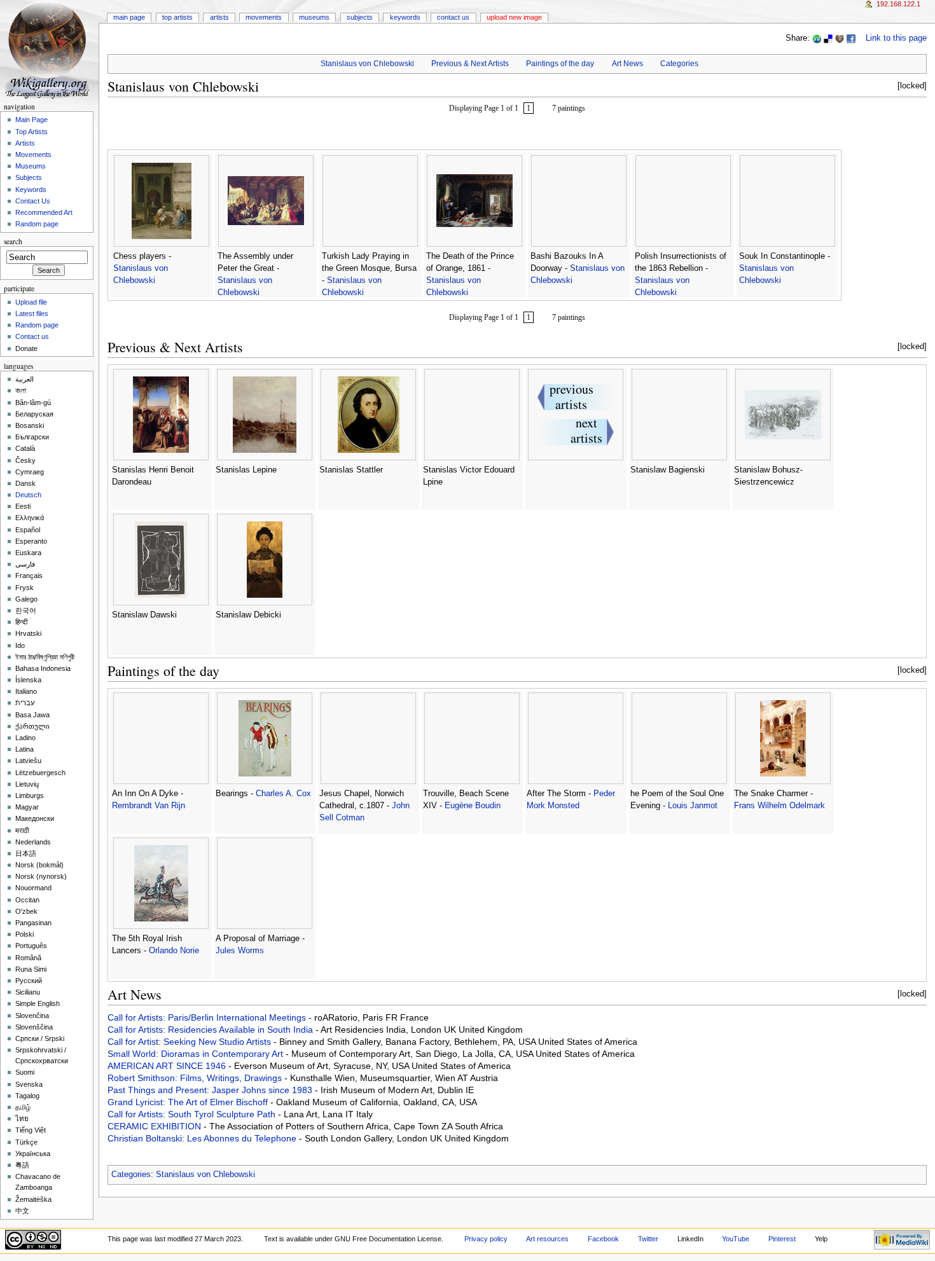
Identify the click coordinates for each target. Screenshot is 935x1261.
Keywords (405, 17)
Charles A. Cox (283, 793)
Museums (314, 17)
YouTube (735, 1239)
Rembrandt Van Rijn (148, 805)
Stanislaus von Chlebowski (367, 63)
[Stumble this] (816, 38)
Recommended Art (44, 212)
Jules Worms (240, 950)
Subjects (360, 17)
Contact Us (453, 17)
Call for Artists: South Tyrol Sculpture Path (192, 1114)
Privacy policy (486, 1239)
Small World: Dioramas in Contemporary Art (196, 1054)
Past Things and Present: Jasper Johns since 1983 (211, 1090)
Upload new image (514, 17)
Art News (627, 63)
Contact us (32, 336)
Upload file (31, 302)
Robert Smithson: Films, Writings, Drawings (195, 1078)
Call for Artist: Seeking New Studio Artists (190, 1042)
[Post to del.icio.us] (828, 38)
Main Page (129, 17)
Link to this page (896, 38)
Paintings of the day (560, 63)
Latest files (31, 313)
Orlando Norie (174, 950)
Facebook (603, 1239)
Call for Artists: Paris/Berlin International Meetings (207, 1017)
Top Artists (177, 17)
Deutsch (28, 495)
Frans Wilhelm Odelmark (779, 805)
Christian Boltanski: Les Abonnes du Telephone (203, 1138)
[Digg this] (839, 38)
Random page (37, 224)
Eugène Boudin (473, 805)
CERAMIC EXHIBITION (155, 1126)
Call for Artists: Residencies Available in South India (211, 1029)
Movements (264, 17)
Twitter (648, 1239)
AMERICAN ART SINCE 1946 (167, 1066)
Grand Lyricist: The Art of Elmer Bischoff (188, 1102)
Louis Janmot (692, 805)
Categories (679, 63)
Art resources (547, 1239)
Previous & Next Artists (470, 63)
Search (13, 241)
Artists (219, 17)
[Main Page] (49, 49)
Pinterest (782, 1239)
